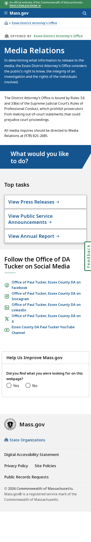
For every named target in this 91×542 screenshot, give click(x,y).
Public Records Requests (26, 476)
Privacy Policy (16, 465)
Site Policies (45, 465)
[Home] (6, 23)
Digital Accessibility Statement (31, 454)
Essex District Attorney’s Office (34, 23)
